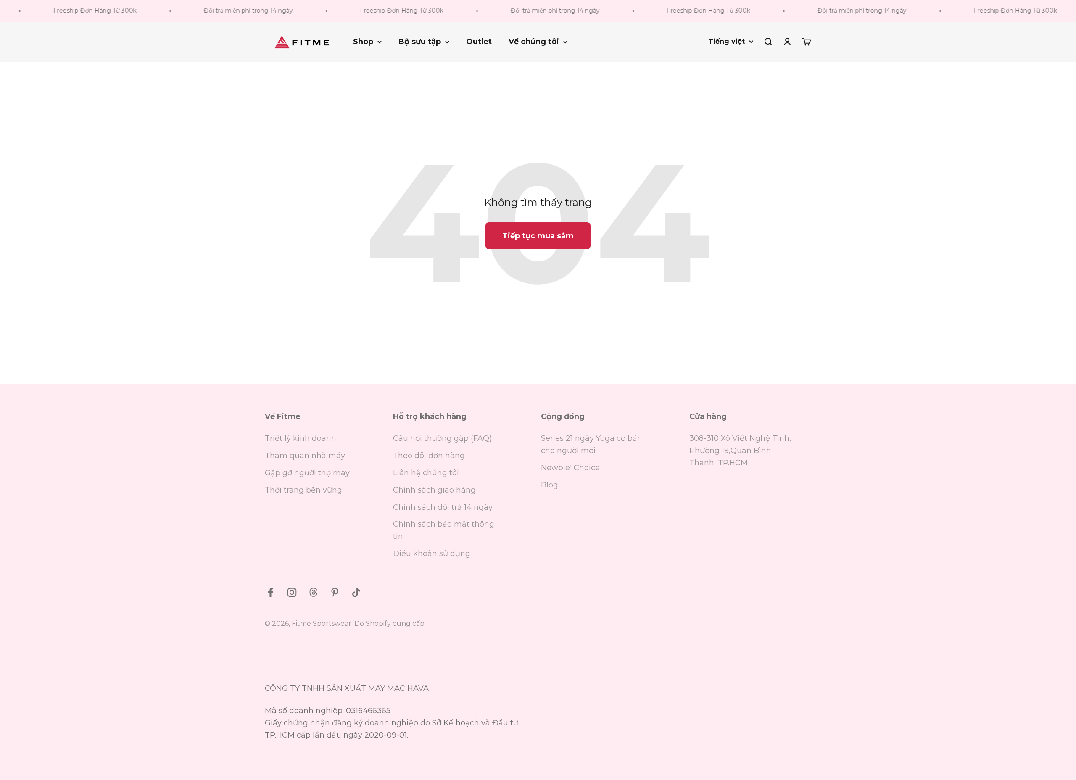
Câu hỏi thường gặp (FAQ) (442, 438)
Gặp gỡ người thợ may (307, 472)
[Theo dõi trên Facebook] (270, 592)
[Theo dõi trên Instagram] (292, 592)
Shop (363, 41)
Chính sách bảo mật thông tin (443, 530)
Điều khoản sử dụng (431, 553)
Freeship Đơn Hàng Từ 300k (78, 10)
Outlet (479, 41)
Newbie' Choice (570, 467)
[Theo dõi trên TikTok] (356, 592)
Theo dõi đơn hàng (429, 455)
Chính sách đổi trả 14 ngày (443, 507)
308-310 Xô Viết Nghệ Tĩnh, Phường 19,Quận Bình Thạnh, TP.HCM (740, 450)
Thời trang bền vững (303, 490)
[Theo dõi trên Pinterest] (334, 592)
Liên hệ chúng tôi (426, 472)
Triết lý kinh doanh (300, 438)
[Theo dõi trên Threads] (313, 592)
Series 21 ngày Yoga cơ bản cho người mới (591, 444)
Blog (549, 485)
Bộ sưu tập (419, 41)
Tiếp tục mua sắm (538, 235)
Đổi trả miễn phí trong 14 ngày (231, 10)
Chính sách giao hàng (434, 490)
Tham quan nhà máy (305, 455)
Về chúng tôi (534, 41)
